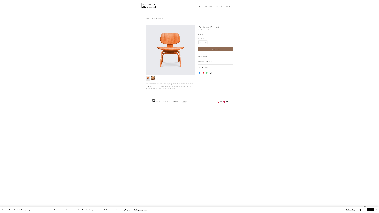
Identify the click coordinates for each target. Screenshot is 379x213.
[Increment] (206, 42)
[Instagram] (154, 100)
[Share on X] (211, 73)
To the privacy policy (140, 210)
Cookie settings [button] (350, 210)
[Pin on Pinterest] (203, 73)
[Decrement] (200, 42)
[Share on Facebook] (199, 73)
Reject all (361, 210)
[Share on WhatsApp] (207, 73)
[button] (228, 6)
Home (148, 18)
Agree (371, 210)
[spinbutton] (203, 42)
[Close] (376, 209)
